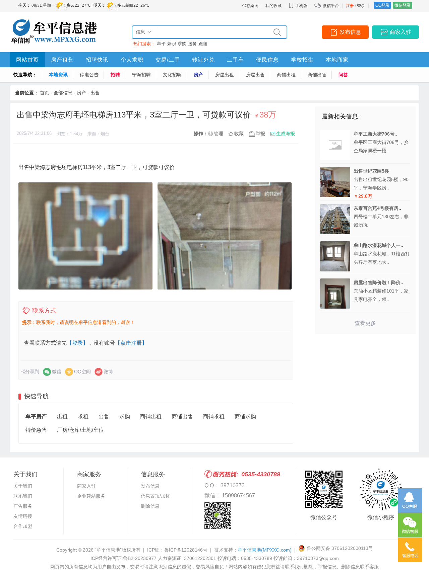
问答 (343, 74)
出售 (95, 92)
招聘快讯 (97, 60)
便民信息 (267, 60)
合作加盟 (22, 526)
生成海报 (285, 133)
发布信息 (350, 32)
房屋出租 (224, 74)
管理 (218, 133)
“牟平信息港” (108, 550)
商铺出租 (286, 74)
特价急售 (36, 430)
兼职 (171, 43)
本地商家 (337, 60)
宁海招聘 (141, 74)
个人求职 (132, 60)
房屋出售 (255, 74)
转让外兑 (203, 60)
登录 (361, 5)
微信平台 (331, 5)
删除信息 (150, 506)
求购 (182, 43)
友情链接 (22, 516)
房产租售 (62, 60)
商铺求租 (214, 416)
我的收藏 (273, 5)
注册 (350, 5)
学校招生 (302, 60)
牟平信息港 (265, 550)
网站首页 (27, 60)
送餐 (192, 43)
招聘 (115, 74)
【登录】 (77, 343)
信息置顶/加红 (155, 496)
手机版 (301, 5)
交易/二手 (168, 60)
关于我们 (22, 486)
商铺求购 (245, 416)
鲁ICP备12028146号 (185, 550)
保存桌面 (250, 5)
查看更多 (365, 323)
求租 (83, 416)
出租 (62, 416)
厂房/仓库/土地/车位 (80, 430)
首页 (44, 92)
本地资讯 (58, 74)
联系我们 (22, 496)
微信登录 (402, 5)
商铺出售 (317, 74)
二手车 (235, 60)
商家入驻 (400, 32)
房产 (198, 74)
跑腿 (202, 43)
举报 (260, 133)
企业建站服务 (91, 496)
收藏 (239, 133)
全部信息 (63, 92)
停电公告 (89, 74)
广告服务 (22, 506)
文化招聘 (172, 74)
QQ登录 (382, 5)
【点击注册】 (131, 343)
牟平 (161, 43)
